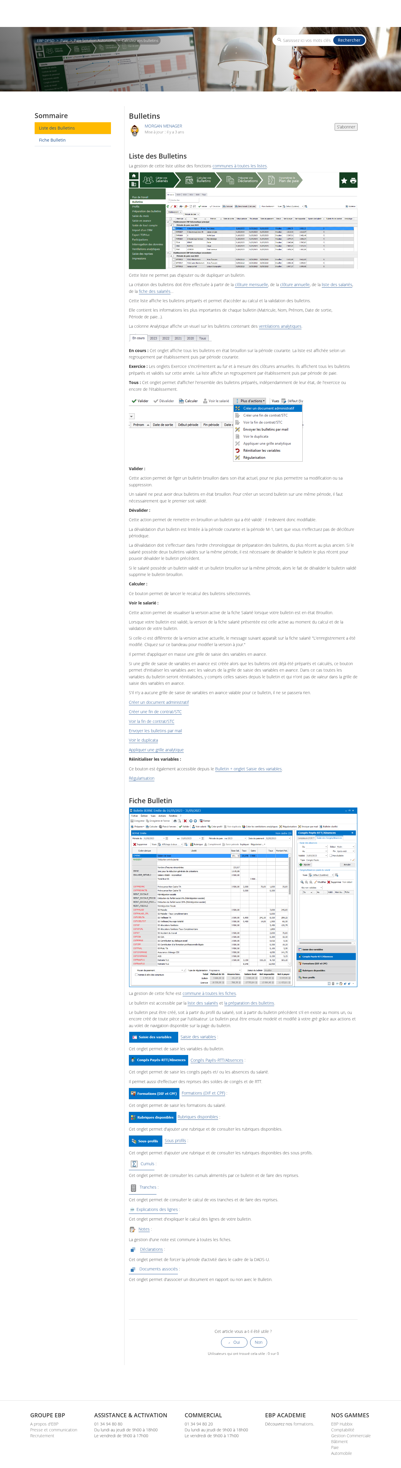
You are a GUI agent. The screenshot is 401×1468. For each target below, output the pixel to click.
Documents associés (157, 1269)
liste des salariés (337, 285)
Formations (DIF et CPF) (203, 1093)
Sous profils (175, 1141)
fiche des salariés (155, 291)
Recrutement (42, 1435)
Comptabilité (342, 1430)
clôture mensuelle (251, 285)
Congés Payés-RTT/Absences (217, 1060)
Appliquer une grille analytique (156, 750)
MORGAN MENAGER (163, 126)
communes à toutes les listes (240, 166)
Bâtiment (339, 1441)
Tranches (147, 1187)
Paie (64, 40)
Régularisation (141, 778)
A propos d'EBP (44, 1424)
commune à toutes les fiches (209, 993)
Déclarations (151, 1249)
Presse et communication (53, 1430)
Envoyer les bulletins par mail (155, 731)
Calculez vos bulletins (140, 40)
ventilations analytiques (280, 326)
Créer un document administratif (159, 702)
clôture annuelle (295, 285)
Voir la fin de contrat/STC (151, 721)
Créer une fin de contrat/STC (155, 712)
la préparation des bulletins (249, 1003)
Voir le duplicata (143, 740)
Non (258, 1342)
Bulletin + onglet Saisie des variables (248, 769)
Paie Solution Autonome (95, 40)
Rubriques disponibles (198, 1117)
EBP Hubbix (342, 1424)
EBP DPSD (45, 40)
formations (303, 1424)
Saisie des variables (198, 1037)
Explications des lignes (156, 1209)
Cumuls (146, 1163)
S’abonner (346, 127)
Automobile (341, 1453)
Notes (144, 1229)
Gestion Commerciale (351, 1435)
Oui (236, 1342)
